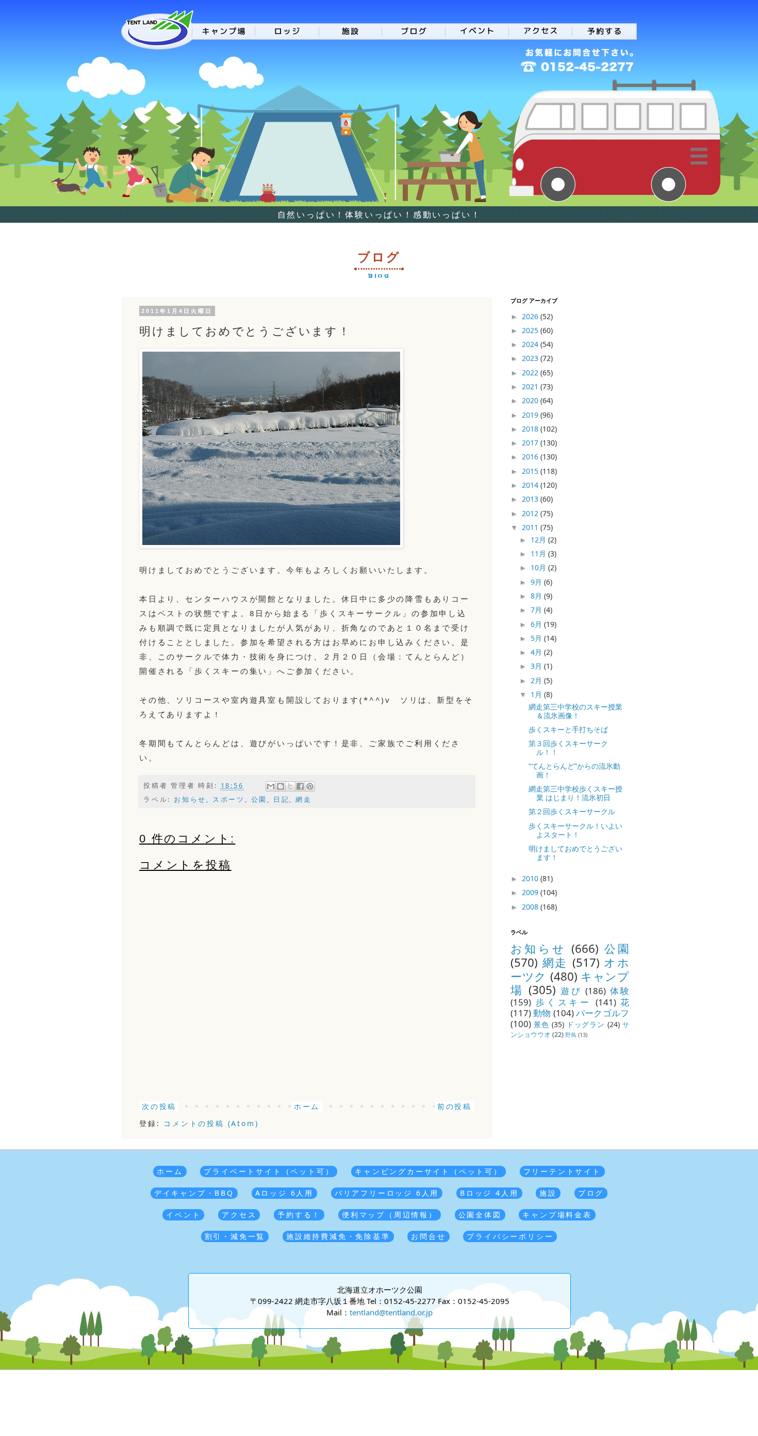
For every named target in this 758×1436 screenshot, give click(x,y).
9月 (537, 582)
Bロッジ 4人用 (489, 1193)
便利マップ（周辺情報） (389, 1214)
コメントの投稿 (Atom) (210, 1123)
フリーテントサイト (562, 1171)
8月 (537, 596)
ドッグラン (586, 1024)
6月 (537, 624)
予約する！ (299, 1214)
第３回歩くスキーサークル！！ (568, 747)
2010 (531, 878)
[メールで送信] (271, 786)
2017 (531, 443)
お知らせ (190, 799)
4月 (537, 652)
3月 (537, 666)
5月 (537, 638)
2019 (531, 415)
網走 (303, 799)
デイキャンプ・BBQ (194, 1193)
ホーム (307, 1106)
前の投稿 (454, 1106)
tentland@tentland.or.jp (391, 1312)
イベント (183, 1214)
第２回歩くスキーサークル (572, 811)
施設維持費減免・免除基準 (338, 1236)
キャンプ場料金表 (556, 1214)
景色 (541, 1024)
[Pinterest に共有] (310, 786)
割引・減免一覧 (235, 1236)
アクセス (239, 1214)
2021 (531, 386)
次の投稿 (159, 1106)
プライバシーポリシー (510, 1236)
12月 (539, 539)
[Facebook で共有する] (300, 786)
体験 (619, 991)
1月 (537, 694)
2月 (537, 680)
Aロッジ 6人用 (284, 1193)
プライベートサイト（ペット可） (269, 1171)
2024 (531, 344)
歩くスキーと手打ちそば (568, 729)
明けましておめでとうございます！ (575, 853)
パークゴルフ (602, 1013)
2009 (531, 892)
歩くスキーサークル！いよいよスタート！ (575, 830)
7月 (537, 610)
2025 (531, 330)
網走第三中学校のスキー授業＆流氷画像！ (575, 711)
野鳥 (570, 1034)
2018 (531, 429)
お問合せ (428, 1236)
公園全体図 (480, 1214)
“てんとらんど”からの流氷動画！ (574, 770)
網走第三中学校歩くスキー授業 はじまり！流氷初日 (575, 793)
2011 (531, 527)
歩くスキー (563, 1002)
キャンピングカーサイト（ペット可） (428, 1171)
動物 (542, 1013)
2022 (531, 372)
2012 (531, 513)
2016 (531, 456)
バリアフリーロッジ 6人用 (387, 1193)
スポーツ (228, 799)
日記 (281, 799)
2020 (531, 400)
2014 (531, 485)
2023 (531, 358)
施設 (548, 1193)
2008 (531, 907)
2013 (531, 499)
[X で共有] (290, 786)
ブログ (591, 1193)
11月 (539, 553)
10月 (539, 567)
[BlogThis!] (280, 786)
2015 (531, 471)
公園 (259, 799)
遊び (571, 991)
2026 (531, 316)
